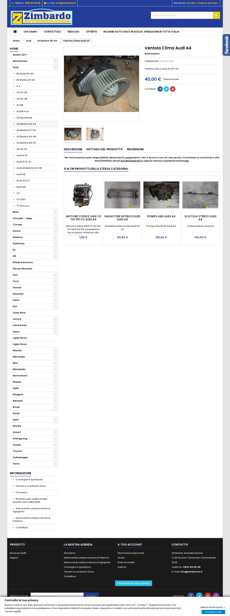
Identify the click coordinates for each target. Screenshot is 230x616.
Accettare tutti (213, 611)
